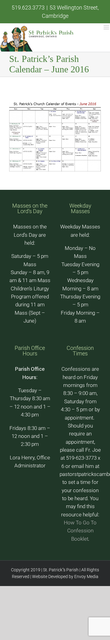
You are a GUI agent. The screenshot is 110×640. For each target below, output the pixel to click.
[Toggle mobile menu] (107, 27)
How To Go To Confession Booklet (80, 530)
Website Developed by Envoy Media (64, 576)
